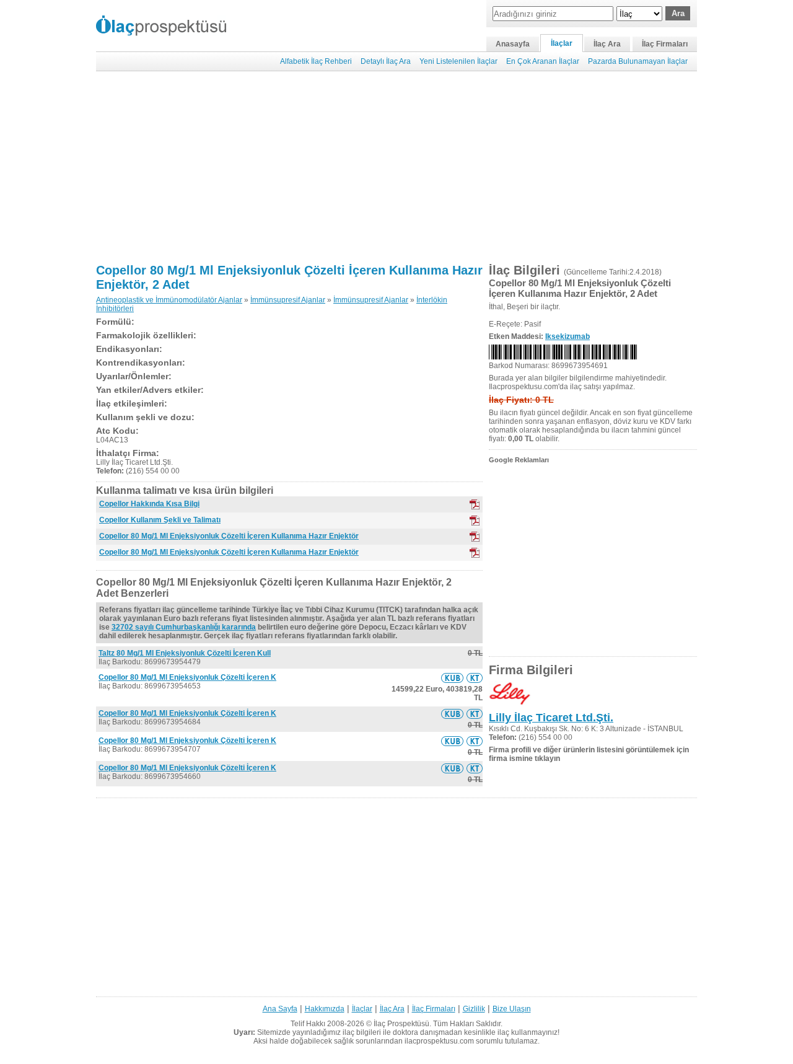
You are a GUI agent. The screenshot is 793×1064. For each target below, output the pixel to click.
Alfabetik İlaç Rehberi (316, 61)
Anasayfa (513, 44)
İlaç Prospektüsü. (402, 1023)
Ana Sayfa (280, 1009)
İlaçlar (561, 43)
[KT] (475, 520)
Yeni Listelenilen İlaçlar (458, 61)
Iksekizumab (567, 336)
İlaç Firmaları (665, 44)
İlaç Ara (607, 44)
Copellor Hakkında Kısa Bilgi (149, 503)
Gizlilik (474, 1009)
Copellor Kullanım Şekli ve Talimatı (160, 520)
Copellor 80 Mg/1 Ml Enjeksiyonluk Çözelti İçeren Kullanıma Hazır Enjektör (229, 536)
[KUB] (475, 504)
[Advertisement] (396, 167)
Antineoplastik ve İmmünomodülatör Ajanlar (169, 300)
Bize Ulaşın (512, 1009)
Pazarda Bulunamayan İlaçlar (638, 61)
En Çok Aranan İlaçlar (542, 61)
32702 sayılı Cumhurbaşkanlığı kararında (184, 627)
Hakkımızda (324, 1009)
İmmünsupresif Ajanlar (287, 300)
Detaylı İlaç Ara (386, 61)
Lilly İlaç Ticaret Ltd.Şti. (551, 717)
